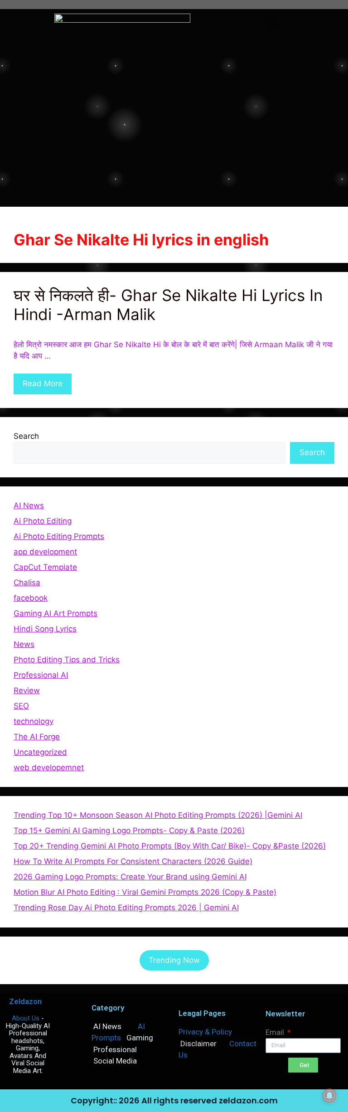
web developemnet (49, 767)
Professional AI (41, 675)
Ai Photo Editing (43, 520)
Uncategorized (40, 752)
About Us (25, 1018)
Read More (43, 383)
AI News (29, 505)
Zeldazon (25, 1001)
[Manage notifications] (329, 1095)
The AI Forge (37, 736)
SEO (21, 705)
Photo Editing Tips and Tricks (67, 659)
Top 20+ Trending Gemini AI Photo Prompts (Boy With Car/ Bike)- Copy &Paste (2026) (170, 845)
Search (26, 436)
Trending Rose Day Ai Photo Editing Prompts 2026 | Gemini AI (126, 907)
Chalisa (27, 582)
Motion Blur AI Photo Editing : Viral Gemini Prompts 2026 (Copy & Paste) (145, 892)
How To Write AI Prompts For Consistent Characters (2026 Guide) (133, 861)
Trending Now (174, 960)
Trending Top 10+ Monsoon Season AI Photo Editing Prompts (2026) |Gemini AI (158, 815)
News (24, 644)
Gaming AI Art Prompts (55, 613)
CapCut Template (45, 567)
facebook (31, 597)
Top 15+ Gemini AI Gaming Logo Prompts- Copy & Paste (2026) (129, 830)
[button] (271, 21)
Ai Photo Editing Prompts (59, 536)
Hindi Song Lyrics (45, 628)
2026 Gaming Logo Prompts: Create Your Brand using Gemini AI (130, 876)
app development (45, 551)
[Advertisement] (174, 129)
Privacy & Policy (205, 1031)
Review (27, 690)
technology (33, 721)
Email (276, 1032)
